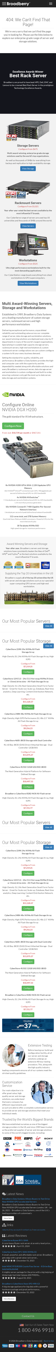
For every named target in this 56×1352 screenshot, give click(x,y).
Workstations (28, 260)
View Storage (28, 168)
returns (5, 1229)
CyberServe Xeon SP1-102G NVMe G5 (19, 1252)
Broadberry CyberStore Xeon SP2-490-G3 (21, 1283)
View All (48, 626)
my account (15, 1229)
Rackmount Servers (28, 203)
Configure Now (13, 425)
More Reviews (9, 1299)
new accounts (39, 1229)
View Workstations (28, 283)
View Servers (28, 226)
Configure (28, 672)
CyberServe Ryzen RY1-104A (15, 1240)
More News (8, 1218)
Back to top (49, 1341)
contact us (26, 1229)
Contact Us (28, 1316)
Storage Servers (28, 145)
